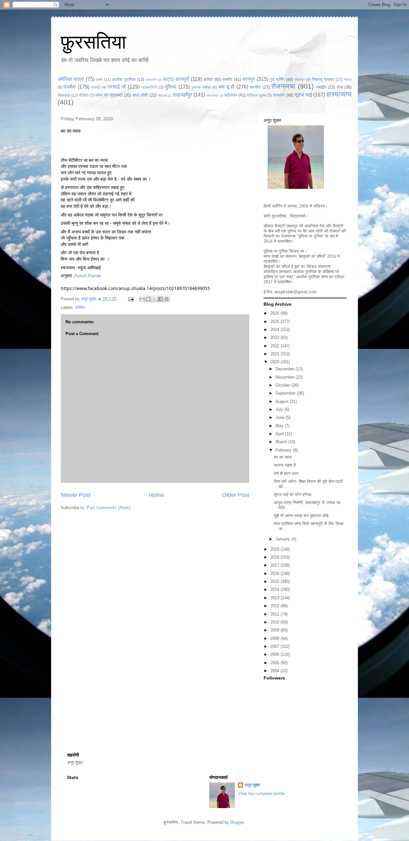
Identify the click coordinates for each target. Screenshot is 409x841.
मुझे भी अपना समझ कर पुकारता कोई (301, 515)
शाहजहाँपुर (182, 95)
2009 (275, 630)
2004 (275, 670)
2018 (275, 557)
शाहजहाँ (162, 95)
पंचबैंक (70, 87)
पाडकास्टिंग (150, 87)
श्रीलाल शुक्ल (256, 95)
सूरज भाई (303, 95)
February (284, 450)
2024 (275, 329)
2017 (275, 565)
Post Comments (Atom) (108, 507)
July (279, 409)
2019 (275, 549)
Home (156, 495)
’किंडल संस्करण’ (318, 266)
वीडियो (84, 95)
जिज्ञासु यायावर (323, 79)
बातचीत (255, 87)
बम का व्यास (283, 457)
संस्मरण (279, 95)
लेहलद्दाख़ (64, 95)
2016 (275, 573)
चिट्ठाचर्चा (297, 216)
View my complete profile (261, 793)
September (286, 393)
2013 (275, 597)
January (283, 539)
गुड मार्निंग (277, 79)
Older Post (235, 495)
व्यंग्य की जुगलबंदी (109, 95)
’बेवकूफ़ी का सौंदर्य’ (312, 256)
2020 (275, 361)
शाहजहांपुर (212, 95)
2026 (275, 313)
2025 (275, 321)
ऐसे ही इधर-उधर (286, 473)
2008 (275, 638)
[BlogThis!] (148, 299)
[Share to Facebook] (160, 299)
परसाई (95, 87)
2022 (275, 345)
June (280, 417)
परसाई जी (117, 87)
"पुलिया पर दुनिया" (310, 236)
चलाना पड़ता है (285, 465)
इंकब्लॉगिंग (151, 80)
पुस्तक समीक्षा (201, 87)
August (282, 401)
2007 (275, 646)
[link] (87, 275)
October (283, 385)
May (280, 425)
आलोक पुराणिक (123, 79)
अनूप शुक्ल (272, 120)
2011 (275, 614)
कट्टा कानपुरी (176, 79)
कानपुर (248, 79)
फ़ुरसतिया (279, 216)
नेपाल (347, 79)
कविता (207, 79)
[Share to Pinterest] (166, 299)
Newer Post (75, 495)
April (280, 433)
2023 (275, 337)
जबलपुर (299, 79)
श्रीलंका (230, 95)
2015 (275, 581)
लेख (340, 87)
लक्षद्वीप (321, 87)
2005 (275, 662)
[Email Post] (130, 298)
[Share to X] (154, 299)
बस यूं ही (227, 87)
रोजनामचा (283, 86)
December (285, 368)
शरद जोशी (140, 95)
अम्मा (99, 79)
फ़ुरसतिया (93, 42)
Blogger (237, 822)
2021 (275, 353)
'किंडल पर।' (298, 251)
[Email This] (142, 299)
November (285, 377)
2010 (275, 622)
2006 (275, 654)
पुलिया (170, 87)
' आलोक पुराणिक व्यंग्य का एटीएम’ (319, 276)
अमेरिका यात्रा (71, 79)
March (281, 441)
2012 (275, 605)
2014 (275, 589)
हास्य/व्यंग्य (339, 94)
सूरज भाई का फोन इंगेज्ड (292, 494)
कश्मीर (227, 79)
